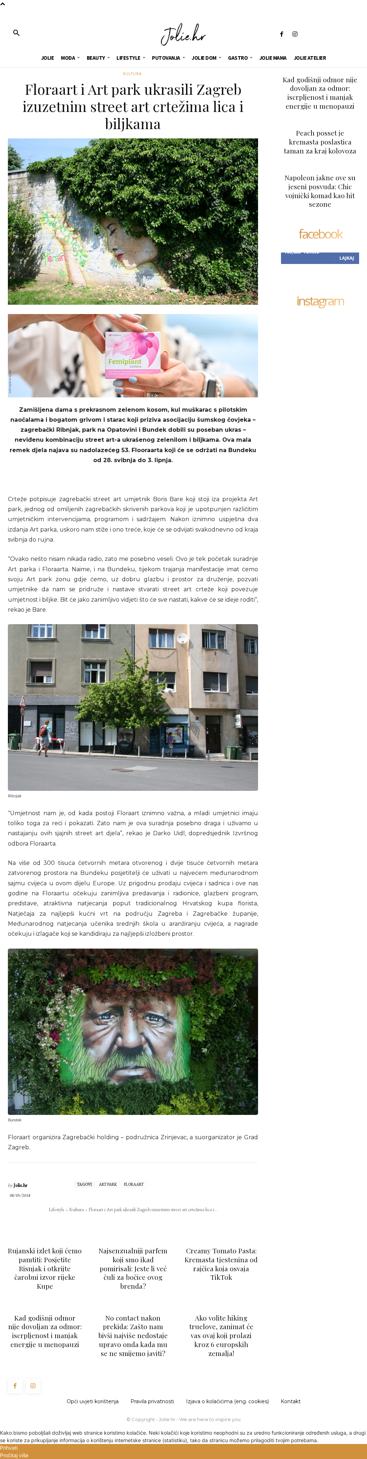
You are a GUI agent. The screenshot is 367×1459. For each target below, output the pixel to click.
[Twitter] (108, 1223)
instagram (320, 301)
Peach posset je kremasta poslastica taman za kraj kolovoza (320, 141)
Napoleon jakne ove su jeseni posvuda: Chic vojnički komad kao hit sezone (320, 191)
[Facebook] (281, 34)
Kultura (132, 73)
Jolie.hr (20, 1185)
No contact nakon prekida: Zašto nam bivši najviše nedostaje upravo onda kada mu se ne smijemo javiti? (133, 1335)
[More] (174, 1223)
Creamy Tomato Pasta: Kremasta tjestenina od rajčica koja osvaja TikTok (221, 1264)
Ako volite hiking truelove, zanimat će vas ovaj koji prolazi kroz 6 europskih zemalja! (221, 1335)
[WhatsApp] (124, 1223)
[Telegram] (157, 1223)
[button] (16, 33)
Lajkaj (346, 258)
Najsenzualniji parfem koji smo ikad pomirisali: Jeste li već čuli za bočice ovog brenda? (133, 1268)
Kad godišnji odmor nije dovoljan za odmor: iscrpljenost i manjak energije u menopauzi (45, 1331)
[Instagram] (295, 34)
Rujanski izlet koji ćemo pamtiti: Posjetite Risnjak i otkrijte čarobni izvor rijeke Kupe (45, 1268)
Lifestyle (57, 1209)
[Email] (141, 1223)
